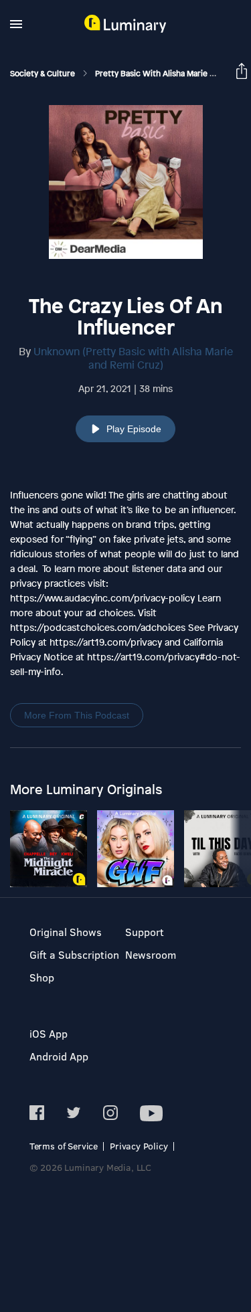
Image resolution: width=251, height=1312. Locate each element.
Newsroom (150, 954)
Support (144, 932)
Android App (58, 1056)
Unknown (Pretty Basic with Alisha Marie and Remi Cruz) (133, 358)
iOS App (48, 1033)
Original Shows (65, 932)
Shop (41, 977)
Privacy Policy (139, 1145)
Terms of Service (63, 1145)
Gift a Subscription (74, 954)
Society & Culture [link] (43, 73)
